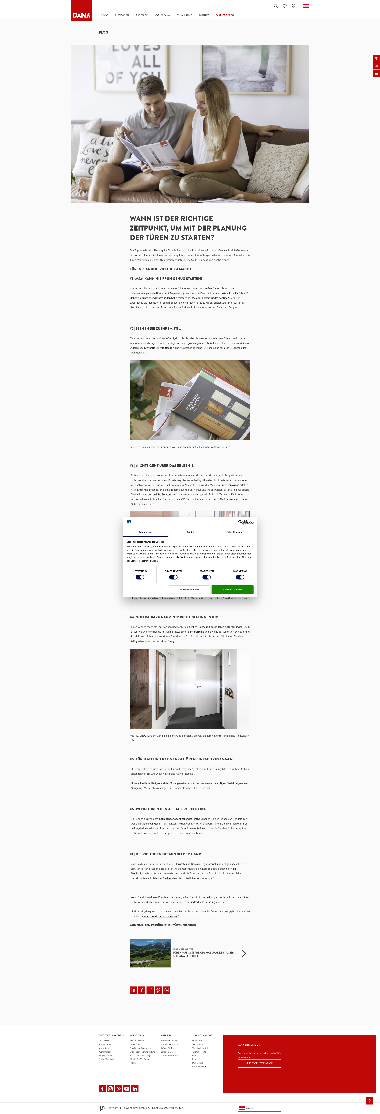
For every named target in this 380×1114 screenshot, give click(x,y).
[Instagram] (150, 990)
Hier (165, 833)
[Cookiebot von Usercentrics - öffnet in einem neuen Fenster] (241, 522)
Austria (249, 1108)
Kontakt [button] (204, 15)
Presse (133, 1063)
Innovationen (105, 1045)
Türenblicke (104, 1041)
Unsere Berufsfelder (170, 1045)
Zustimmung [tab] (145, 532)
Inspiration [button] (122, 15)
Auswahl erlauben (189, 589)
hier (169, 878)
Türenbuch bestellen (201, 1048)
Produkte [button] (142, 15)
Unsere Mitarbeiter (169, 1056)
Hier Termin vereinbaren (259, 1063)
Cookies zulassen (232, 589)
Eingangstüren (105, 1056)
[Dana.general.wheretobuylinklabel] (293, 6)
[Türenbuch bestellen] (376, 65)
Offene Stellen (167, 1048)
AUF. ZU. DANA (137, 1041)
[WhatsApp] (166, 990)
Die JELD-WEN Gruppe (140, 1059)
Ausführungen (105, 1052)
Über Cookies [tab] (234, 532)
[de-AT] (306, 6)
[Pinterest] (158, 990)
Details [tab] (190, 532)
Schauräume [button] (184, 15)
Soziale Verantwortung (140, 1056)
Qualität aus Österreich (140, 1048)
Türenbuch (165, 447)
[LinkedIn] (133, 990)
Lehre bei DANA (168, 1052)
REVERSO (140, 736)
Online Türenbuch (107, 1059)
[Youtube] (126, 1088)
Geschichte (135, 1045)
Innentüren (104, 1048)
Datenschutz (198, 1063)
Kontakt (195, 1056)
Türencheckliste (199, 1052)
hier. (151, 504)
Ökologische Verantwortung (142, 1052)
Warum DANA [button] (162, 15)
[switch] (173, 577)
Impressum (197, 1041)
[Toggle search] (275, 6)
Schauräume (197, 1045)
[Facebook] (141, 990)
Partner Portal (225, 15)
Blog (194, 1059)
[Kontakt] (376, 73)
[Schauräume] (376, 58)
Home (104, 15)
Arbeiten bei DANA (169, 1041)
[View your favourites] (284, 6)
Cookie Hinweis (199, 1067)
